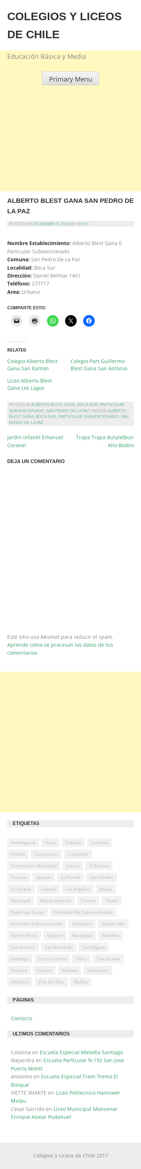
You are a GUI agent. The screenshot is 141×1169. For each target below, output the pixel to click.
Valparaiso (97, 970)
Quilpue (55, 935)
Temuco (19, 970)
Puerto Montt (24, 935)
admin (82, 224)
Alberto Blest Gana (53, 404)
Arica (50, 842)
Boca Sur (87, 404)
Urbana (44, 970)
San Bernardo (59, 947)
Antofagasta (23, 842)
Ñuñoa (80, 982)
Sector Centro (52, 959)
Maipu (105, 889)
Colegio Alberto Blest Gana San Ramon (32, 365)
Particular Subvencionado (88, 416)
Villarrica (20, 982)
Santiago (20, 959)
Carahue (99, 842)
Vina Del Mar (51, 982)
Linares (48, 889)
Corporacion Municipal (33, 866)
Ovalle (111, 901)
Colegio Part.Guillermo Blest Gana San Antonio (98, 365)
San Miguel (93, 947)
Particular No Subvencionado (83, 912)
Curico (72, 866)
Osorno (88, 901)
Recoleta (110, 935)
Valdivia (69, 970)
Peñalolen (82, 924)
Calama (73, 842)
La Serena (21, 889)
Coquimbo (78, 854)
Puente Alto (113, 924)
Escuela (18, 877)
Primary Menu (70, 79)
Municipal (20, 901)
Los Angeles (77, 889)
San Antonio (23, 947)
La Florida (70, 877)
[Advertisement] (70, 155)
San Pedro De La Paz (67, 411)
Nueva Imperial (55, 901)
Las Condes (101, 877)
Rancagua (82, 935)
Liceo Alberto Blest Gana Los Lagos (29, 384)
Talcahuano (108, 959)
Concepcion (46, 854)
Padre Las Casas (27, 912)
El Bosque (99, 866)
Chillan (18, 854)
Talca (81, 959)
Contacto (21, 1018)
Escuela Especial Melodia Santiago (81, 1052)
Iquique (43, 877)
